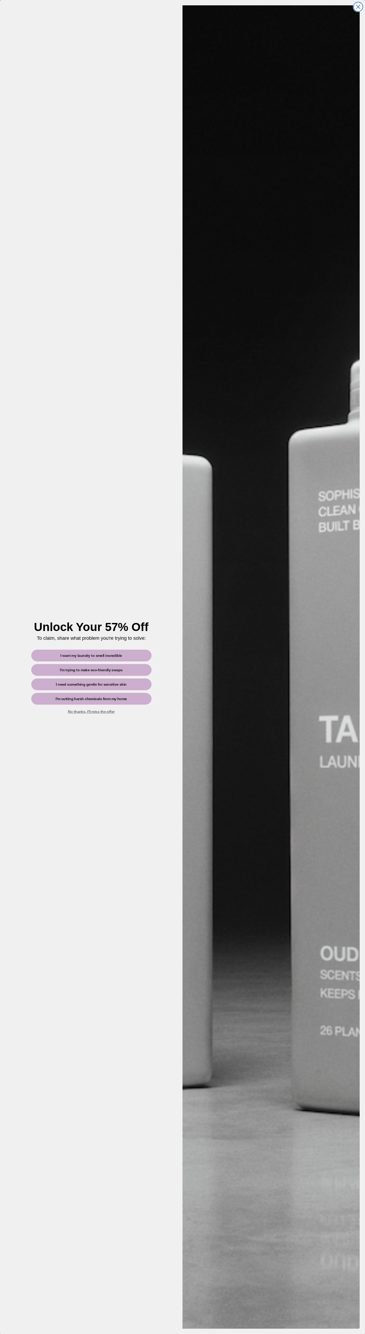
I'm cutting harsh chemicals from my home (91, 699)
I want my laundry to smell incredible (91, 655)
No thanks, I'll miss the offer (91, 711)
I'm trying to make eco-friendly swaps (91, 670)
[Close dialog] (358, 6)
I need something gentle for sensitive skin (91, 684)
